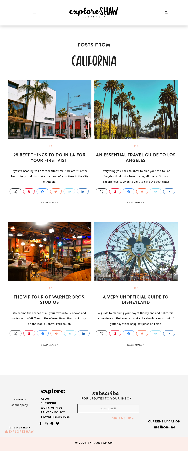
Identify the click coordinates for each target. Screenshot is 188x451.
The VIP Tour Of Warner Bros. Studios (50, 299)
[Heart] (57, 423)
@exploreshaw (19, 432)
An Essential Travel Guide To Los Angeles (136, 157)
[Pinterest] (52, 423)
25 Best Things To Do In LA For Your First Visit (50, 157)
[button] (34, 13)
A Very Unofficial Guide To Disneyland (136, 299)
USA (49, 146)
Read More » (49, 202)
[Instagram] (46, 423)
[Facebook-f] (40, 423)
